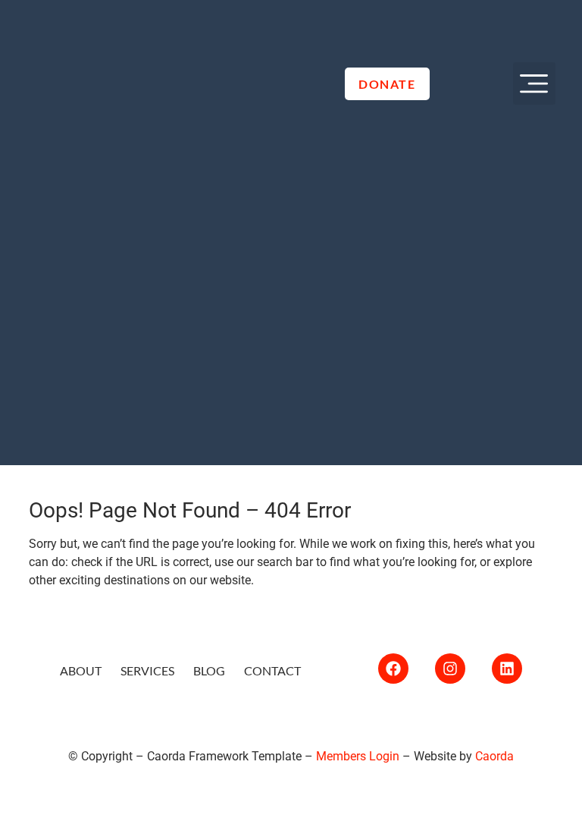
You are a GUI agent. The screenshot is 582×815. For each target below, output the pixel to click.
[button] (534, 83)
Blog (209, 670)
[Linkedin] (507, 668)
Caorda (494, 756)
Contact (272, 670)
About (81, 670)
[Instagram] (450, 668)
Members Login (357, 756)
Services (147, 670)
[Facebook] (393, 668)
